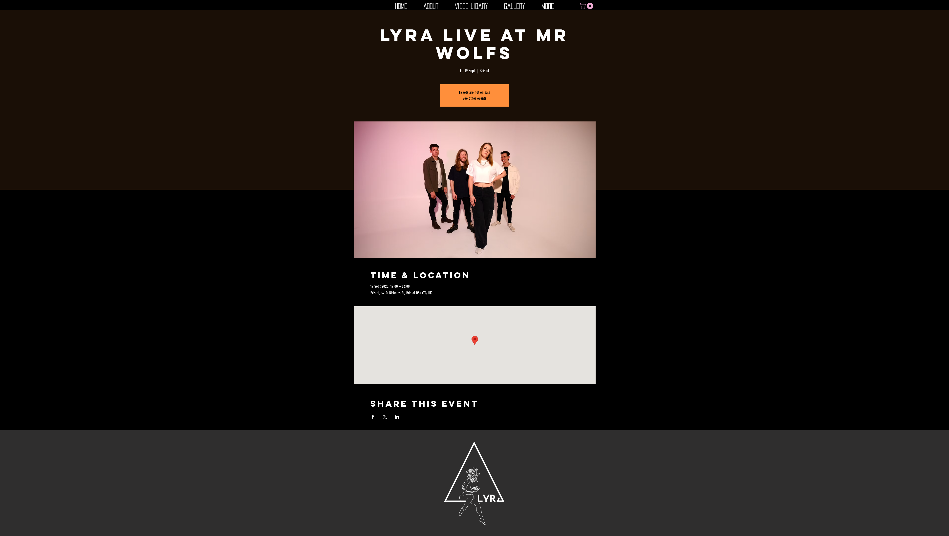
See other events (474, 98)
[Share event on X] (385, 417)
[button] (587, 6)
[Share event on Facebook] (372, 417)
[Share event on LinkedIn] (397, 417)
